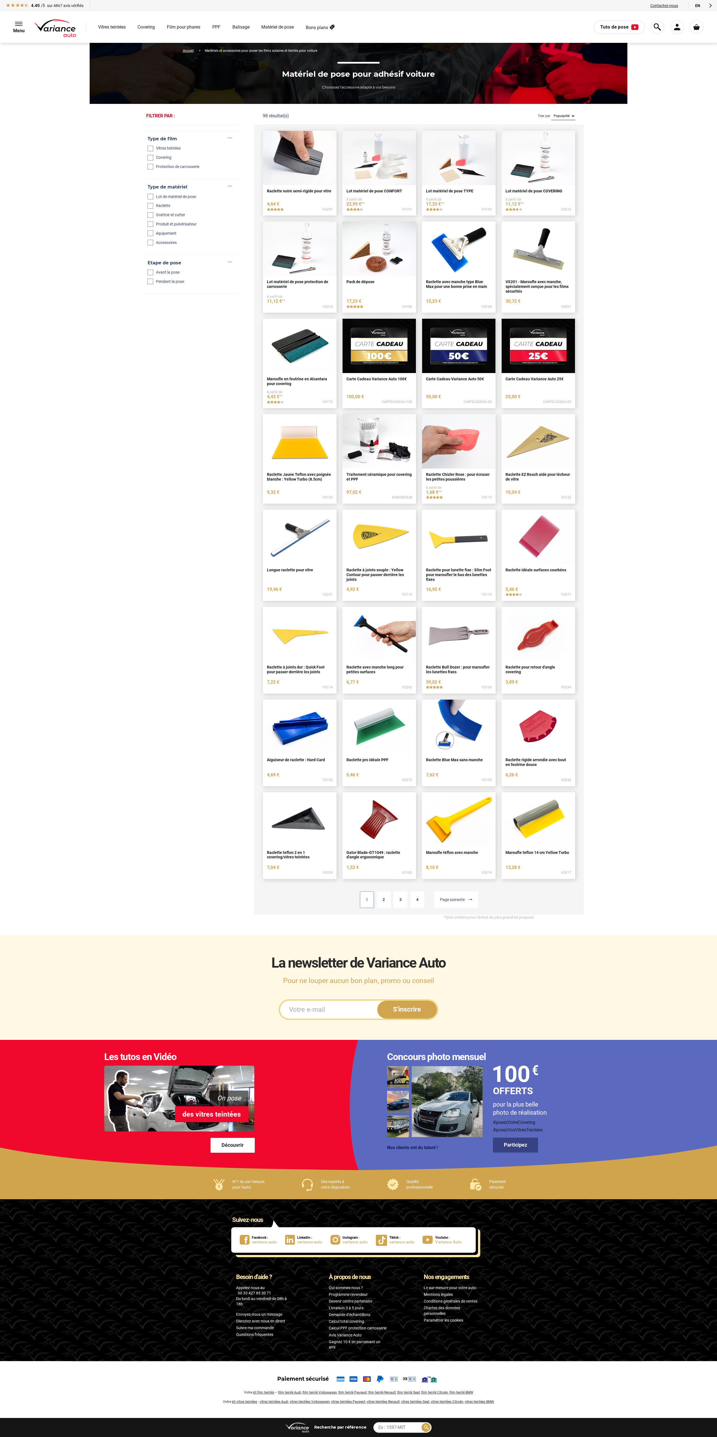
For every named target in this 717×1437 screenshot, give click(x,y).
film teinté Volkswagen (319, 1392)
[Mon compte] (677, 27)
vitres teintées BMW (479, 1402)
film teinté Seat (408, 1392)
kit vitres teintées (244, 1402)
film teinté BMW (461, 1392)
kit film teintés (263, 1392)
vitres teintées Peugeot (348, 1402)
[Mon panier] (696, 27)
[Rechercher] (426, 1427)
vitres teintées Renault (383, 1402)
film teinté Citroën (434, 1392)
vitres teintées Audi (274, 1402)
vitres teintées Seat (415, 1402)
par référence (340, 1427)
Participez (515, 1145)
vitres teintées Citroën (447, 1402)
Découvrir (233, 1145)
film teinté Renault (382, 1392)
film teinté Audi (289, 1392)
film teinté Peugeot (352, 1392)
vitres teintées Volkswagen (310, 1402)
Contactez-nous (664, 5)
